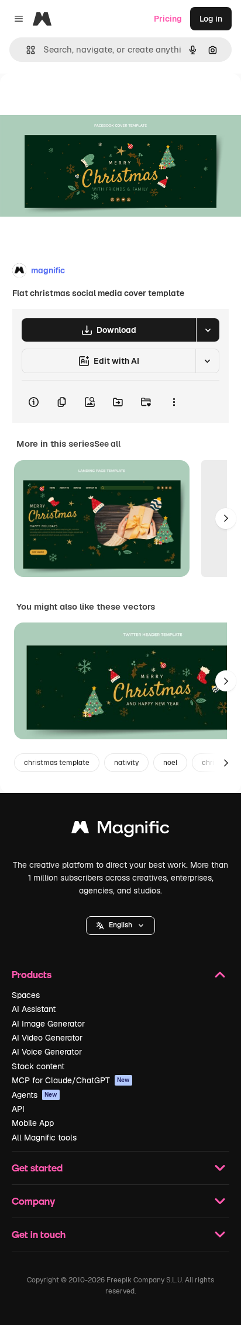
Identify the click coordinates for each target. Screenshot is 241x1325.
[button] (120, 925)
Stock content (38, 1066)
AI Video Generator (47, 1037)
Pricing (168, 18)
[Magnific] (120, 830)
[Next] (225, 518)
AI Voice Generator (47, 1051)
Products (31, 974)
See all (107, 444)
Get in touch (39, 1234)
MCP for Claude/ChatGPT (71, 1080)
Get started (37, 1167)
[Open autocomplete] (26, 50)
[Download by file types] (207, 330)
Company (33, 1201)
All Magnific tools (44, 1137)
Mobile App (33, 1123)
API (18, 1109)
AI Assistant (34, 1009)
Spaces (26, 995)
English (120, 925)
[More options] (173, 401)
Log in (210, 18)
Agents (34, 1095)
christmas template (56, 762)
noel (170, 762)
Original (74, 100)
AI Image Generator (48, 1023)
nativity (126, 762)
